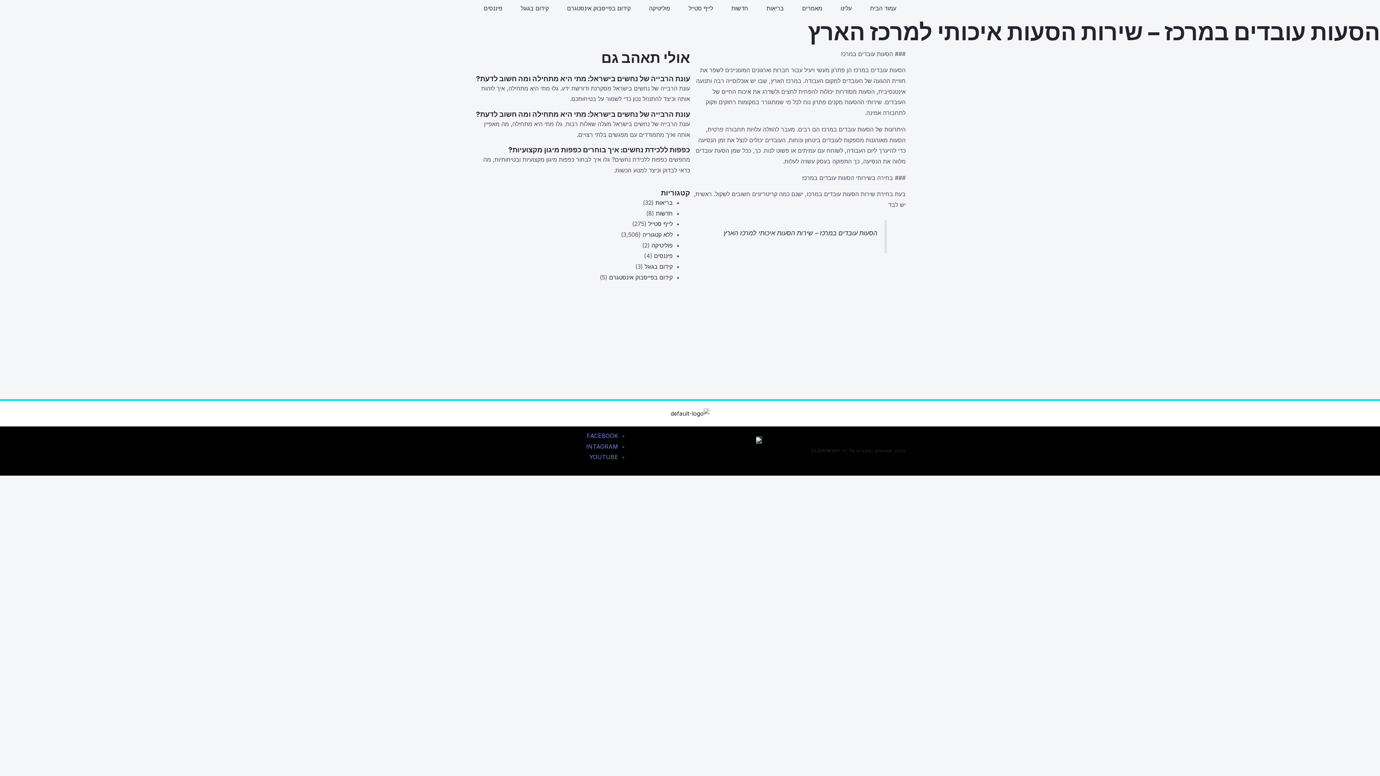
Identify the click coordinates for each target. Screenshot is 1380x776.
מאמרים (812, 8)
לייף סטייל (701, 8)
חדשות (739, 8)
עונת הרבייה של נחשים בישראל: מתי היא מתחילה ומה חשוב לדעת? (583, 78)
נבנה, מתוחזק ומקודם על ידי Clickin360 (858, 450)
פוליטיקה (659, 8)
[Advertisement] (582, 349)
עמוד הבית (883, 8)
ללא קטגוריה (658, 234)
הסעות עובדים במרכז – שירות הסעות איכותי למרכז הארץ (800, 233)
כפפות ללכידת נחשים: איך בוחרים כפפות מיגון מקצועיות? (599, 150)
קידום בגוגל (535, 8)
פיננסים (493, 8)
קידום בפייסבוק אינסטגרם (599, 8)
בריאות (775, 8)
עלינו (846, 8)
